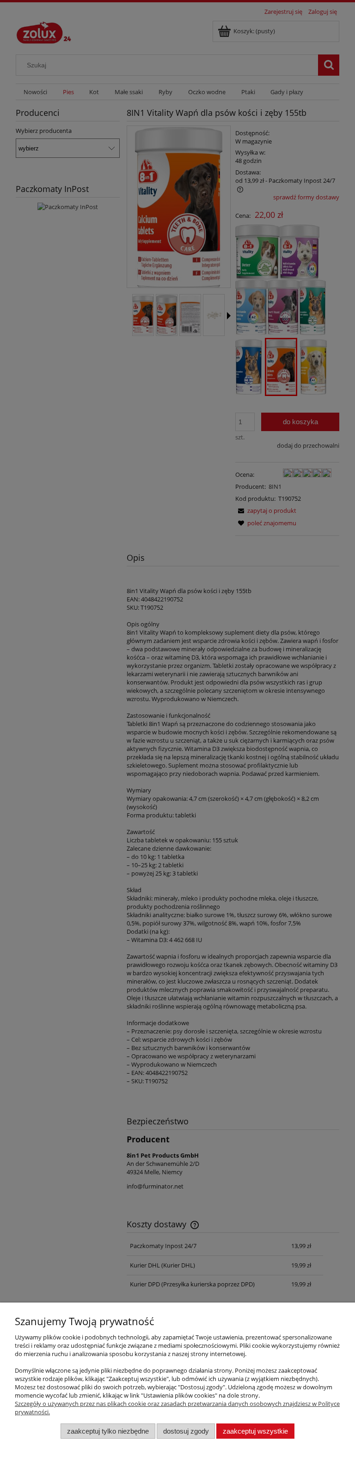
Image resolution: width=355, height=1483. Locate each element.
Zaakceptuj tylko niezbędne (108, 1431)
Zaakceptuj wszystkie (255, 1431)
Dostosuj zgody (186, 1431)
